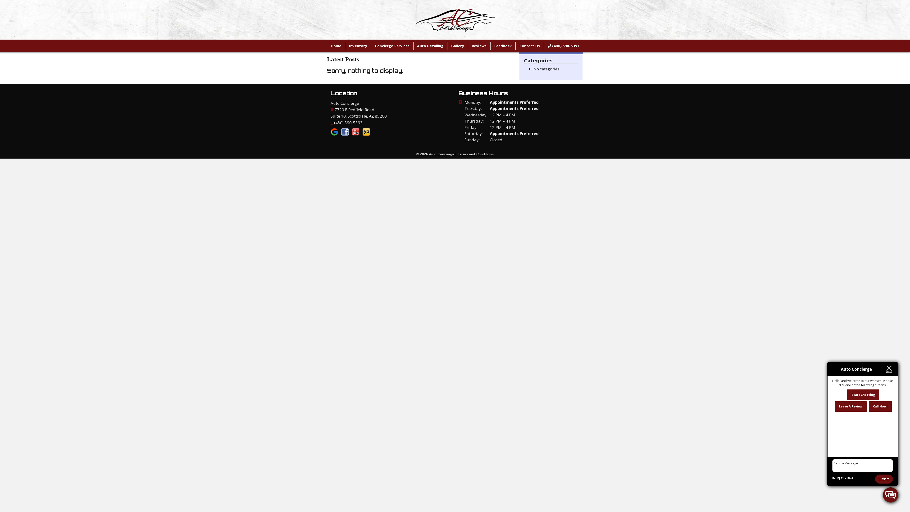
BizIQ (836, 478)
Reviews (479, 45)
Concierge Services (392, 45)
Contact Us (529, 45)
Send (884, 479)
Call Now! (880, 406)
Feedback (503, 45)
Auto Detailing (430, 45)
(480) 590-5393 (565, 45)
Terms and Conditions (476, 154)
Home (336, 45)
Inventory (358, 45)
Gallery (457, 45)
